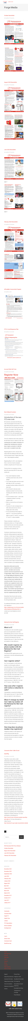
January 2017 (7, 902)
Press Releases (17, 994)
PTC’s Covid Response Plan (11, 329)
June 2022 (6, 876)
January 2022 (7, 881)
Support (6, 961)
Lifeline (6, 920)
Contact (6, 965)
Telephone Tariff (17, 976)
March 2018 (7, 893)
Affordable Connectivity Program (12, 289)
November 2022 (8, 871)
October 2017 (7, 897)
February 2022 (7, 878)
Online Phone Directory (9, 976)
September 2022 (8, 873)
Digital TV (6, 916)
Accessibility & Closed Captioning (18, 984)
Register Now (11, 374)
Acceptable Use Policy (18, 988)
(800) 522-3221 (10, 1)
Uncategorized (7, 928)
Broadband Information (19, 979)
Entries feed (7, 938)
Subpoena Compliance (9, 986)
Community (6, 911)
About (5, 963)
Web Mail (6, 957)
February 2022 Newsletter (11, 222)
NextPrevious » (5, 832)
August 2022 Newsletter (10, 82)
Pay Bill (6, 955)
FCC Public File (17, 981)
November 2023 (8, 869)
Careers (5, 988)
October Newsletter (9, 15)
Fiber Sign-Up (7, 966)
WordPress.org (7, 943)
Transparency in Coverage (17, 991)
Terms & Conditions (8, 983)
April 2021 (6, 885)
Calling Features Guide (8, 981)
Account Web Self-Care (10, 369)
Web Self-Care (7, 953)
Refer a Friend (7, 968)
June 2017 (6, 900)
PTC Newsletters (11, 152)
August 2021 (7, 883)
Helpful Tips (7, 918)
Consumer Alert (11, 331)
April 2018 (6, 890)
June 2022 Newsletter (10, 149)
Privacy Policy (17, 974)
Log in (5, 936)
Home (5, 951)
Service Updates (11, 371)
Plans (5, 959)
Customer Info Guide (8, 979)
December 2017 (8, 895)
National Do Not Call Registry (11, 622)
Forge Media (7, 152)
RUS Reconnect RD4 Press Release (12, 845)
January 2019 (7, 888)
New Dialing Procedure (10, 412)
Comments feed (8, 941)
